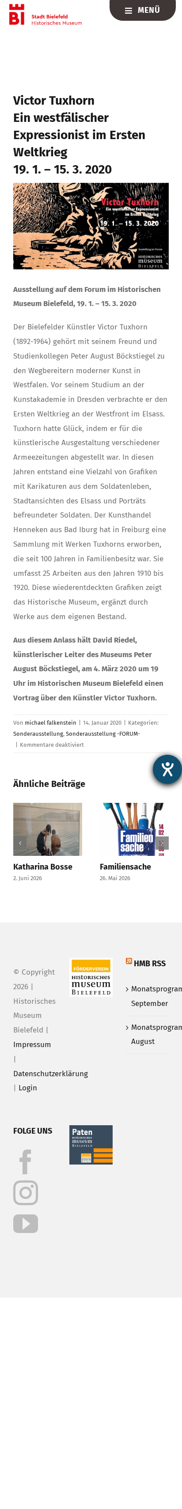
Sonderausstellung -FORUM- (103, 733)
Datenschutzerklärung (50, 1073)
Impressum (32, 1044)
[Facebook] (25, 1162)
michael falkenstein (50, 722)
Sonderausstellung (38, 733)
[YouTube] (25, 1223)
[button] (20, 843)
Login (28, 1088)
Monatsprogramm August (147, 1035)
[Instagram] (25, 1192)
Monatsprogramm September (147, 996)
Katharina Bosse (42, 867)
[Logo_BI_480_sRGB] (45, 7)
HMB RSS (150, 963)
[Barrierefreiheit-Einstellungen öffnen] (167, 769)
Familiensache (125, 867)
